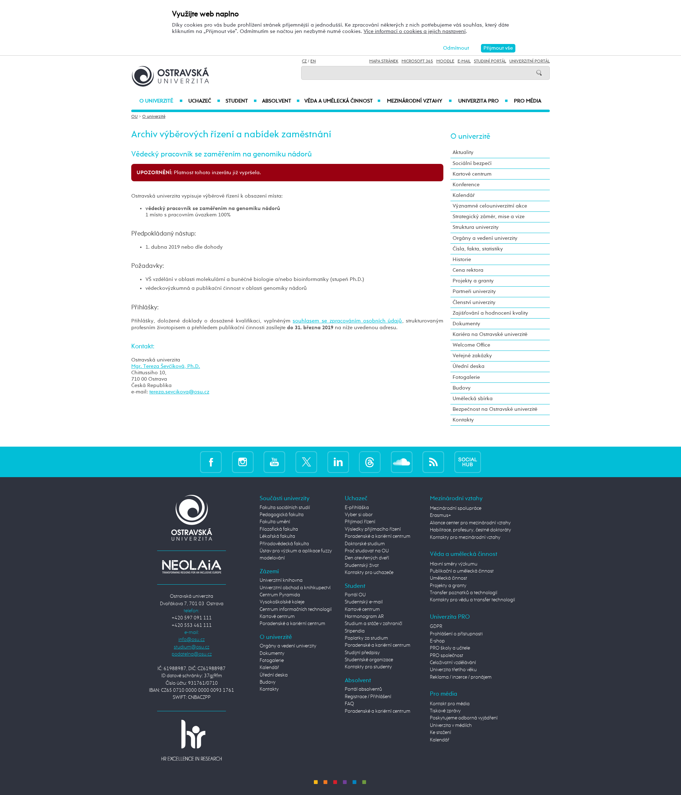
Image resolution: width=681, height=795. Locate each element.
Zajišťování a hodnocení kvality (490, 313)
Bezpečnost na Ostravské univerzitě (495, 409)
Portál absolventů (363, 689)
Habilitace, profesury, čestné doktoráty (470, 530)
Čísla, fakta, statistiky (478, 249)
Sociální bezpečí (472, 163)
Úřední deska (469, 366)
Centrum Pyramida (280, 594)
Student (241, 101)
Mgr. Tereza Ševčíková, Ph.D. (165, 366)
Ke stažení (440, 732)
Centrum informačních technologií (296, 609)
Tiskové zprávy (445, 710)
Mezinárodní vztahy (419, 101)
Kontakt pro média (450, 703)
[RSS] (433, 462)
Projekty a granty (473, 280)
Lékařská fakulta (277, 536)
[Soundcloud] (402, 462)
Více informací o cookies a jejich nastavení (415, 31)
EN (313, 61)
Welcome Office (471, 345)
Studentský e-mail (364, 602)
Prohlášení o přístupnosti (456, 633)
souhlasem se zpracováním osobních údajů (347, 321)
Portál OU (355, 594)
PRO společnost (446, 655)
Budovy (462, 388)
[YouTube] (274, 462)
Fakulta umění (275, 521)
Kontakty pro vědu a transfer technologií (472, 599)
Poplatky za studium (366, 638)
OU (134, 117)
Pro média (527, 101)
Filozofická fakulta (279, 529)
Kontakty (463, 420)
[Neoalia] (191, 566)
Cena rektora (468, 270)
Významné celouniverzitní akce (490, 206)
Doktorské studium (365, 543)
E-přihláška (357, 507)
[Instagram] (243, 462)
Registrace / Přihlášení (368, 696)
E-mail (464, 61)
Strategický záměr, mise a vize (489, 216)
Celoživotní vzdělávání (453, 662)
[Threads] (370, 462)
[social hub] (467, 462)
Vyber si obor (359, 514)
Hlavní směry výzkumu (453, 564)
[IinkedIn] (338, 462)
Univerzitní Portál (529, 61)
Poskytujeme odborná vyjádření (464, 718)
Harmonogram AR (364, 616)
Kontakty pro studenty (368, 666)
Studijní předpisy (362, 652)
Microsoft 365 (417, 61)
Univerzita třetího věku (453, 669)
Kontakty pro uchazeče (369, 572)
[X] (306, 462)
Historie (462, 259)
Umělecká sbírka (473, 398)
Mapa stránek (383, 61)
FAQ (349, 703)
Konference (466, 184)
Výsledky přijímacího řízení (373, 529)
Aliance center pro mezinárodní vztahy (470, 522)
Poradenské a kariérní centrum (292, 623)
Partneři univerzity (474, 291)
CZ (304, 61)
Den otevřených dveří (367, 558)
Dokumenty (466, 323)
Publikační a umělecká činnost (462, 571)
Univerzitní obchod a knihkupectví (295, 587)
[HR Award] (191, 740)
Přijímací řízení (360, 521)
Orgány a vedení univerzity (485, 238)
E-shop (437, 641)
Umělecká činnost (448, 578)
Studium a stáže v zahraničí (373, 623)
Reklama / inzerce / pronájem (461, 677)
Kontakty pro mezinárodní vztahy (465, 537)
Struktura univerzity (476, 227)
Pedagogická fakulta (282, 514)
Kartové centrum (472, 174)
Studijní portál (490, 61)
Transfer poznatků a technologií (463, 592)
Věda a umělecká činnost (342, 101)
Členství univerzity (474, 302)
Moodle (445, 61)
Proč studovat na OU (367, 550)
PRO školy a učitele (450, 648)
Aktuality (463, 152)
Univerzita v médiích (451, 725)
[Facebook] (211, 462)
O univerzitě (161, 101)
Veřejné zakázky (472, 355)
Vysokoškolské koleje (282, 602)
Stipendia (355, 631)
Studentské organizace (369, 659)
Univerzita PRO (483, 101)
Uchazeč (204, 101)
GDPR (436, 626)
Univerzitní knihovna (281, 580)
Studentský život (362, 565)
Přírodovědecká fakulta (284, 543)
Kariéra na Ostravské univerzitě (490, 334)
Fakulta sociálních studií (285, 507)
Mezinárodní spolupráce (455, 508)
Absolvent (281, 101)
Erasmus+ (440, 515)
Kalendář (464, 195)
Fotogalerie (466, 377)
